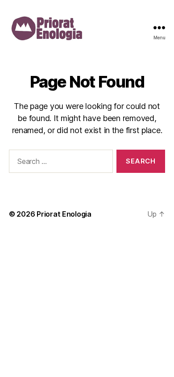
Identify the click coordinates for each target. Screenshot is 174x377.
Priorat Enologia (64, 213)
